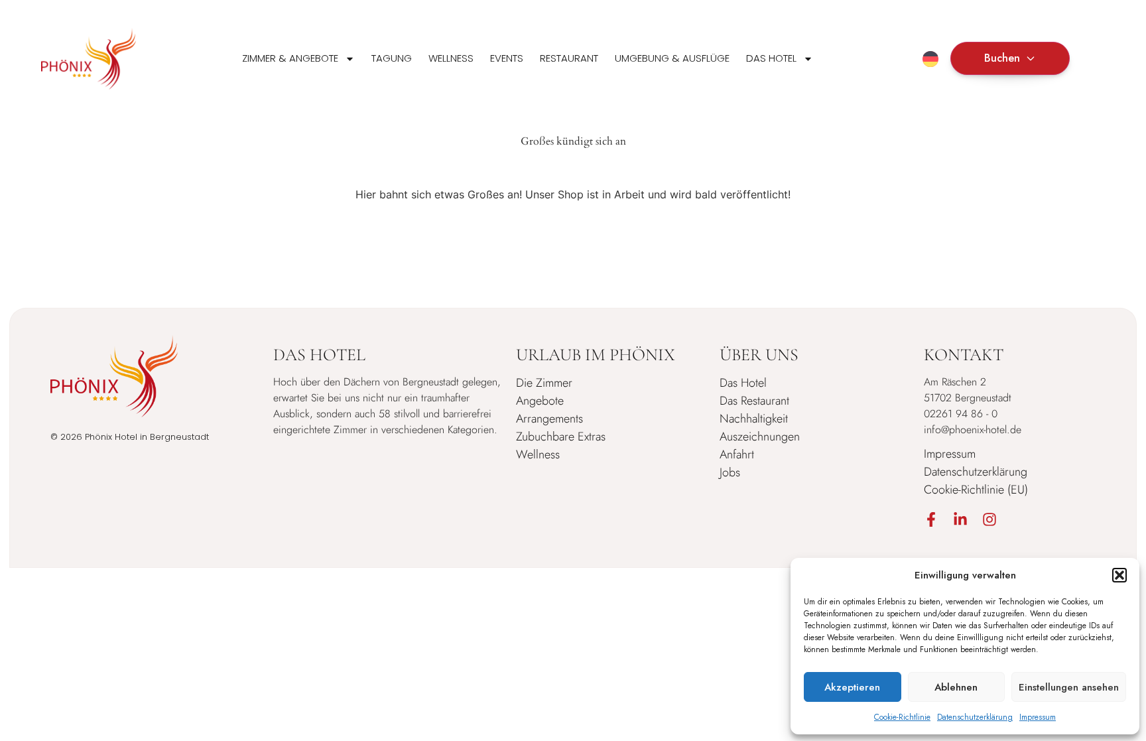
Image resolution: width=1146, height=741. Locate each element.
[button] (1119, 575)
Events (506, 58)
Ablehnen (956, 687)
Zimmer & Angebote (290, 58)
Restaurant (569, 58)
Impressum (1037, 717)
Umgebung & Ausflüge (672, 58)
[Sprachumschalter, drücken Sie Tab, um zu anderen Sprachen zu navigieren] (930, 59)
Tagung (391, 58)
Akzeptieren (852, 687)
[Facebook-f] (931, 519)
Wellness (451, 58)
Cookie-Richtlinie (902, 717)
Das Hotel (771, 58)
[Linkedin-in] (960, 519)
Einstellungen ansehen (1069, 687)
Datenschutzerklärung (975, 717)
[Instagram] (989, 519)
